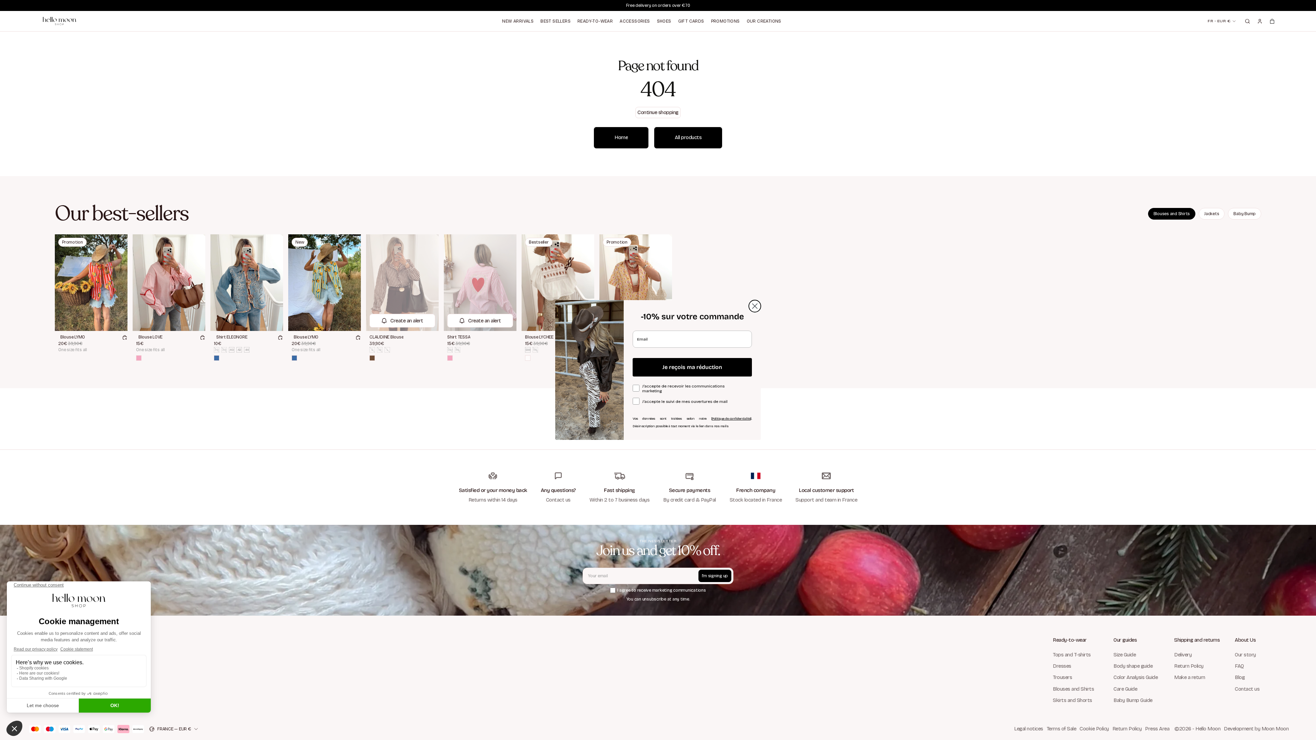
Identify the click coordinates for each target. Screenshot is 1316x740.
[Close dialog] (755, 306)
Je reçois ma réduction (692, 367)
